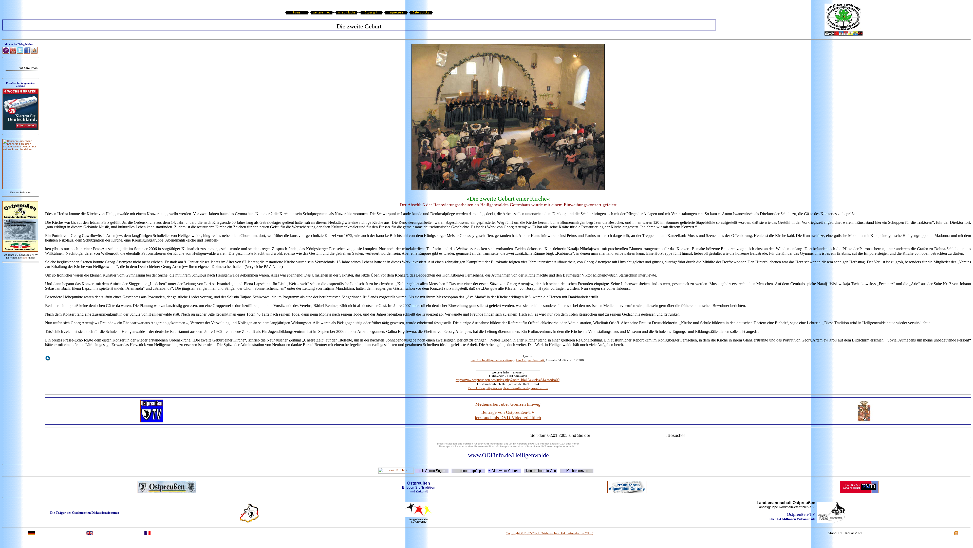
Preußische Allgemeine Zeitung (492, 360)
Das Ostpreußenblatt (530, 360)
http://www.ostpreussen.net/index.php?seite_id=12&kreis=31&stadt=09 (507, 380)
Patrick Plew (476, 388)
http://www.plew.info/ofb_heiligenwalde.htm (517, 388)
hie (25, 257)
